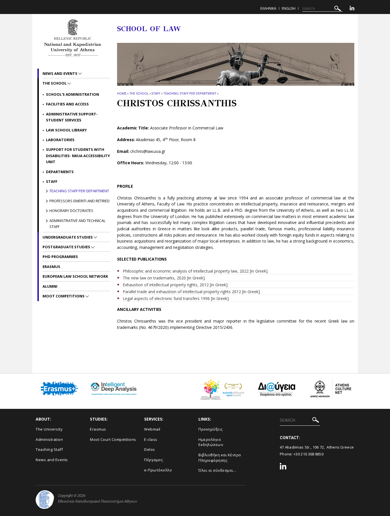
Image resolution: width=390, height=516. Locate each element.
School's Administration (72, 94)
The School (139, 93)
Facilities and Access (67, 104)
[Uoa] (45, 499)
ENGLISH (288, 8)
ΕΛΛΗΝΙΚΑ (268, 8)
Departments (60, 171)
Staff (155, 93)
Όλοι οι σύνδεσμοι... (217, 470)
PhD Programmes (60, 256)
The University (49, 429)
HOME (121, 93)
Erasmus (51, 266)
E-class (150, 439)
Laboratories (60, 139)
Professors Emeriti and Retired (79, 200)
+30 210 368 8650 (308, 454)
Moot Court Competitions (113, 439)
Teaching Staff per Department (189, 93)
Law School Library (66, 130)
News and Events (60, 73)
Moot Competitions (64, 296)
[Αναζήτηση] (338, 9)
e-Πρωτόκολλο (158, 470)
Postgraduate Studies (67, 246)
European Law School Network (75, 276)
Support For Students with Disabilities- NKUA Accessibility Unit (78, 155)
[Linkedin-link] (352, 9)
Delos (149, 449)
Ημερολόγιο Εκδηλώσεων (210, 442)
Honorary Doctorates (71, 210)
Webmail (152, 429)
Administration (49, 439)
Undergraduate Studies (68, 237)
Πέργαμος (153, 459)
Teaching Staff (49, 449)
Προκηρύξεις (210, 429)
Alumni (50, 286)
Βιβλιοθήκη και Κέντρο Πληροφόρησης (219, 457)
